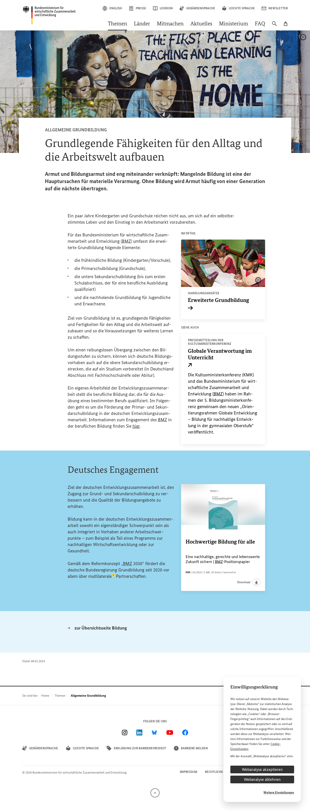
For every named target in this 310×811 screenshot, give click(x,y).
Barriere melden (194, 748)
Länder (142, 24)
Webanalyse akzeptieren (262, 769)
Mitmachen (170, 24)
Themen (117, 24)
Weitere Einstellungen (278, 792)
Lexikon (166, 8)
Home (45, 696)
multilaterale (101, 576)
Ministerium (233, 24)
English (115, 8)
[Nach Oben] (155, 792)
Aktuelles (201, 24)
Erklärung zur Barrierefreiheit (140, 748)
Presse (141, 8)
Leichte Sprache (242, 8)
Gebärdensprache (200, 8)
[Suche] (274, 25)
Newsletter (278, 8)
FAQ (260, 24)
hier (136, 426)
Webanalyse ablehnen (262, 779)
